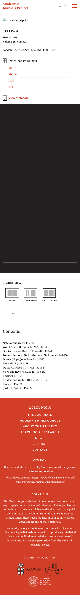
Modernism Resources (40, 420)
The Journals (40, 414)
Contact (40, 449)
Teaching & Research (40, 432)
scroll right (49, 300)
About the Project (40, 426)
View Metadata (18, 98)
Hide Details (10, 31)
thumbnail (30, 300)
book (12, 300)
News (40, 438)
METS (12, 68)
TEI (10, 87)
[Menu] (74, 6)
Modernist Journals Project (15, 6)
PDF (11, 80)
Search (40, 444)
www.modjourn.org (55, 481)
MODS (12, 74)
